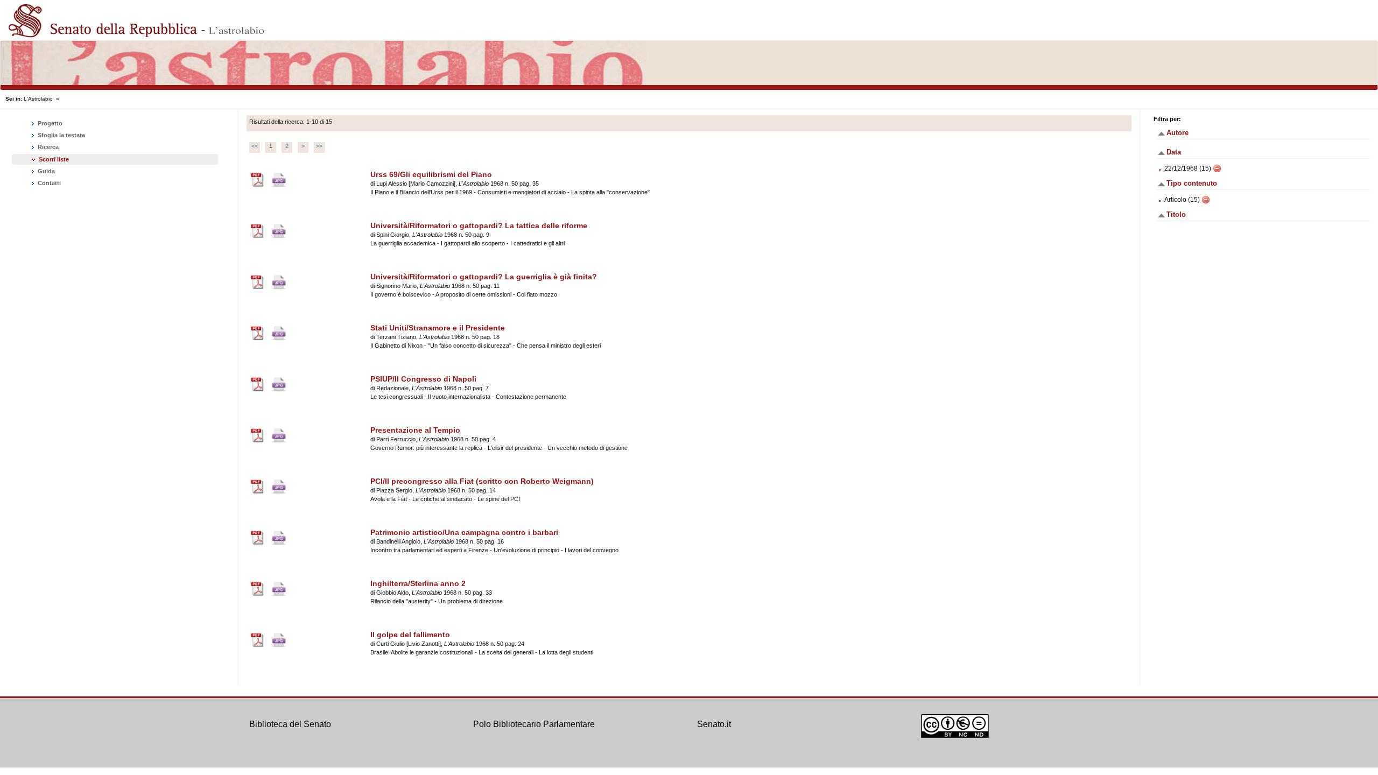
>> (319, 146)
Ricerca (47, 147)
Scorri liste (54, 159)
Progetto (49, 123)
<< (254, 146)
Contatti (48, 183)
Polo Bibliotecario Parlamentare (534, 724)
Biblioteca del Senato (290, 724)
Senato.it (714, 724)
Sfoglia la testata (60, 135)
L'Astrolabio (38, 99)
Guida (45, 171)
